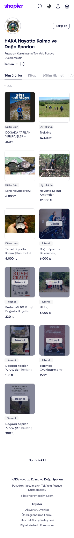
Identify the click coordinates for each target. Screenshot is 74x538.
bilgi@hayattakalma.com (37, 495)
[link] (20, 118)
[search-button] (39, 6)
